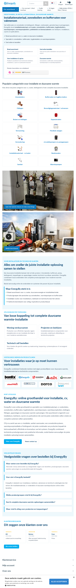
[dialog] (38, 581)
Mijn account (8, 565)
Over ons (6, 571)
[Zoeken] (45, 3)
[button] (26, 585)
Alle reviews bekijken (12, 546)
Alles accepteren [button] (59, 581)
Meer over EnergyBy (13, 441)
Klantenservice (9, 560)
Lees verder (30, 583)
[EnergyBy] (9, 3)
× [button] (74, 577)
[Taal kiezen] (53, 2)
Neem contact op (31, 441)
